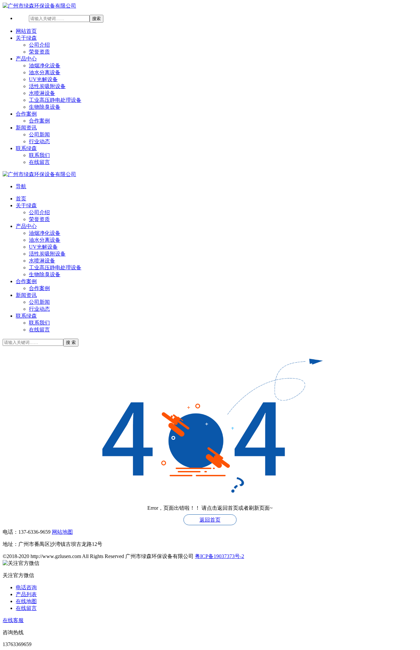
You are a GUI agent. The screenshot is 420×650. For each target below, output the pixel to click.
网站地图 (62, 532)
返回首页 (210, 520)
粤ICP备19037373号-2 (219, 556)
